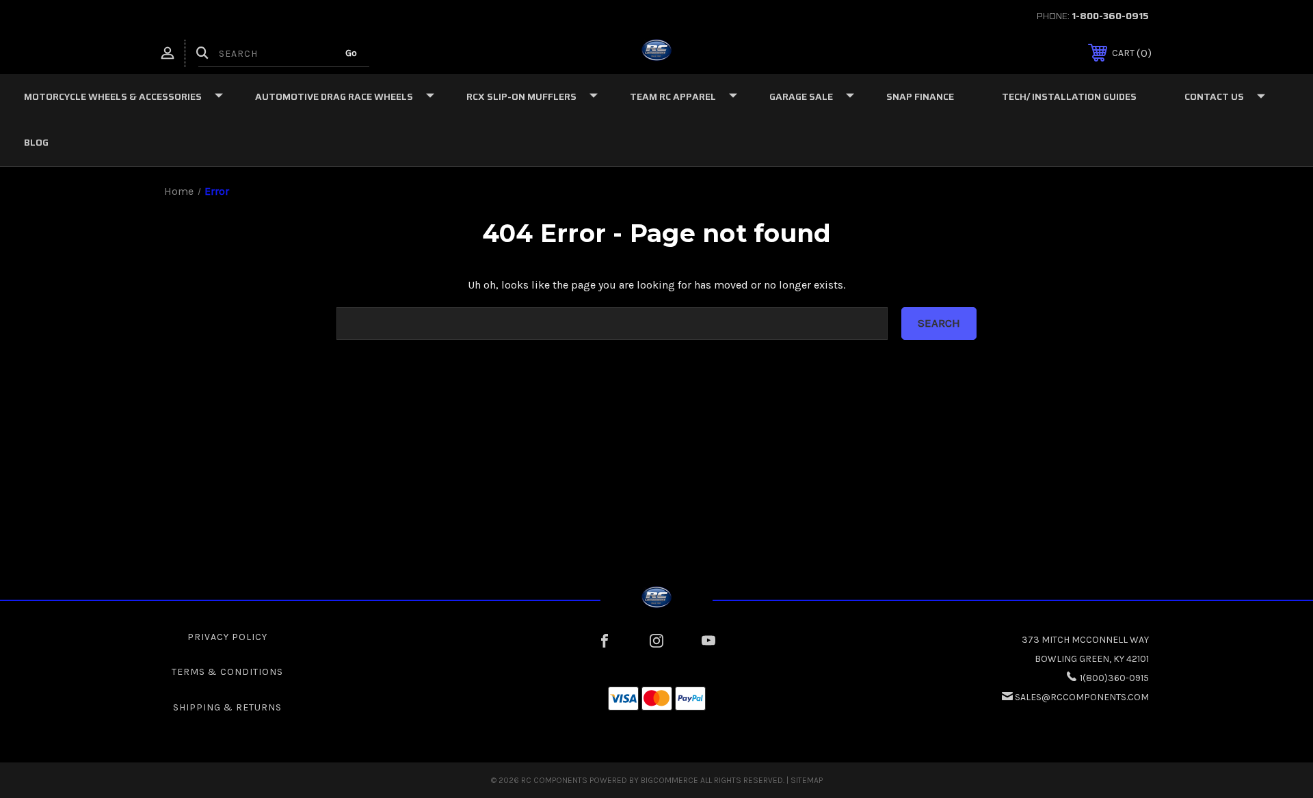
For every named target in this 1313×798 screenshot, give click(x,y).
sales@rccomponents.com (1082, 697)
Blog (36, 142)
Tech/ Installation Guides (1069, 96)
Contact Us (1214, 96)
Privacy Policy (227, 637)
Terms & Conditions (227, 672)
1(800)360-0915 (1114, 678)
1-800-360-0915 (1110, 15)
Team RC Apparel (673, 96)
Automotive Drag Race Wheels (334, 96)
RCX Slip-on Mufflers (521, 96)
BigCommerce (669, 780)
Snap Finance (920, 96)
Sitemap (807, 780)
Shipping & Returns (227, 707)
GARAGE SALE (801, 96)
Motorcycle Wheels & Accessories (113, 96)
